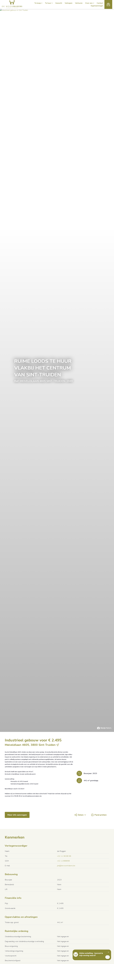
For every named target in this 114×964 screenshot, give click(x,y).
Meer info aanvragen (17, 815)
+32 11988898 (63, 861)
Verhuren (78, 3)
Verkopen (68, 3)
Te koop (37, 3)
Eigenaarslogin (97, 6)
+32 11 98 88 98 (64, 856)
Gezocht (58, 3)
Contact (100, 3)
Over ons (89, 3)
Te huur (48, 3)
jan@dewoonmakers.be (66, 865)
